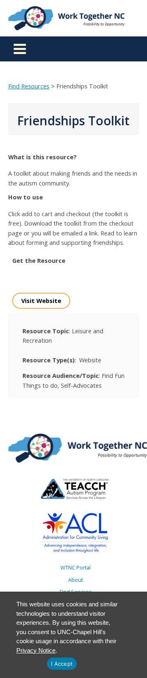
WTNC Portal (75, 567)
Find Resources (28, 86)
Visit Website (41, 300)
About (75, 579)
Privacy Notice (36, 650)
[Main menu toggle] (19, 49)
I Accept (62, 663)
